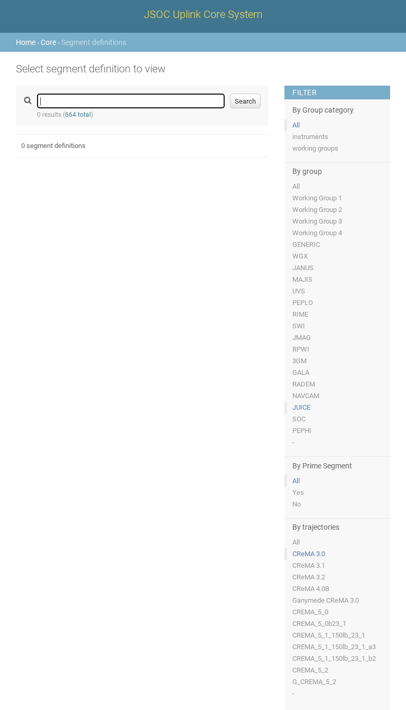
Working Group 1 (317, 198)
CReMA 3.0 (308, 554)
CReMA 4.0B (310, 589)
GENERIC (306, 244)
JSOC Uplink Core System (203, 14)
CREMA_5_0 (310, 612)
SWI (298, 326)
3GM (299, 361)
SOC (299, 419)
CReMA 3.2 (308, 577)
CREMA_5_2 (310, 670)
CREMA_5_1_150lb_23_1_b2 (334, 658)
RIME (300, 314)
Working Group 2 (317, 210)
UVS (298, 291)
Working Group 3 (317, 221)
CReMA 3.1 (308, 565)
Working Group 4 (317, 233)
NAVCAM (305, 396)
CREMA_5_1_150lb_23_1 (328, 635)
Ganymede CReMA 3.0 (325, 600)
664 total (78, 114)
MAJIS (302, 279)
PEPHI (301, 431)
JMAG (301, 338)
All (296, 125)
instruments (310, 137)
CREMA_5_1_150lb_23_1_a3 (334, 647)
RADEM (303, 384)
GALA (300, 372)
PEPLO (302, 303)
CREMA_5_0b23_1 (319, 624)
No (296, 504)
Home (25, 42)
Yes (298, 492)
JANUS (302, 268)
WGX (300, 256)
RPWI (300, 349)
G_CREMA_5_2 (314, 682)
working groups (315, 148)
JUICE (301, 407)
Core (48, 42)
